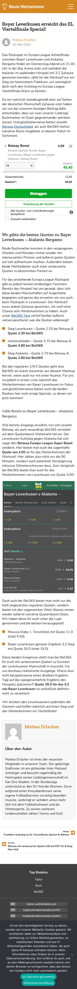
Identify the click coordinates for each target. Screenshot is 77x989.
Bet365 (38, 892)
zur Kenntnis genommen (38, 976)
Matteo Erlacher (42, 727)
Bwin (38, 886)
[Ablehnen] (72, 955)
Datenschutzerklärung (38, 982)
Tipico (38, 879)
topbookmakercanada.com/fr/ (41, 910)
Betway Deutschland (17, 126)
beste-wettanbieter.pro (41, 904)
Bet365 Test (20, 315)
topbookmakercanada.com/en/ (42, 916)
